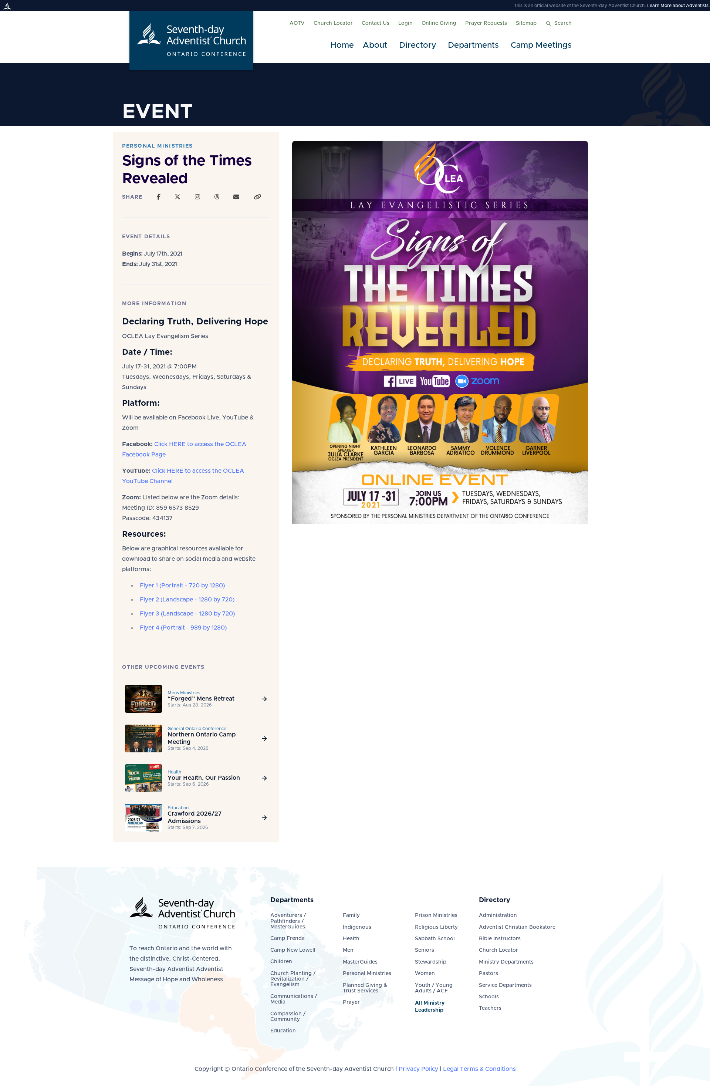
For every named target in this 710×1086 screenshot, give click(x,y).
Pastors (488, 973)
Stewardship (430, 962)
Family (351, 915)
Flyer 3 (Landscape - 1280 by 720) (187, 614)
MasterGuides (360, 962)
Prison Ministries (436, 915)
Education (283, 1030)
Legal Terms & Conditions (479, 1069)
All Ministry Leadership (429, 1006)
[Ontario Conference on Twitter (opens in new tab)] (153, 1006)
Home (342, 45)
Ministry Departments (506, 962)
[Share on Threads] (216, 197)
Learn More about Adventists (678, 5)
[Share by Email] (236, 197)
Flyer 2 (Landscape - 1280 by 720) (187, 600)
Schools (489, 996)
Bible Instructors (500, 938)
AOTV (297, 23)
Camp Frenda (287, 938)
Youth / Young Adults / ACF (434, 988)
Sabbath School (435, 938)
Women (425, 973)
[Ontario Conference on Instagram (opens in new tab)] (171, 1006)
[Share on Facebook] (158, 197)
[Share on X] (177, 197)
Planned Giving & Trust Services (365, 988)
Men (348, 950)
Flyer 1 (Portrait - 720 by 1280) (182, 585)
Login (405, 23)
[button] (376, 45)
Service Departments (505, 985)
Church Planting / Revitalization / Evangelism (292, 979)
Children (281, 961)
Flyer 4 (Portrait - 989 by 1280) (183, 628)
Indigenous (357, 927)
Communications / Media (293, 999)
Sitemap (526, 23)
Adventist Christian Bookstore (517, 927)
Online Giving (439, 23)
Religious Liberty (436, 927)
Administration (498, 915)
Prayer (351, 1002)
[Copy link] (257, 197)
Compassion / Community (287, 1016)
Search (563, 23)
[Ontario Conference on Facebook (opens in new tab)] (136, 1006)
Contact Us (375, 23)
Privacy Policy (418, 1069)
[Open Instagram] (197, 197)
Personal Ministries (367, 973)
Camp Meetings (541, 45)
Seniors (424, 950)
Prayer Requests (486, 23)
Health (351, 938)
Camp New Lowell (292, 950)
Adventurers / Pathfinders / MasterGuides (288, 921)
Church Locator (333, 23)
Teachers (490, 1008)
